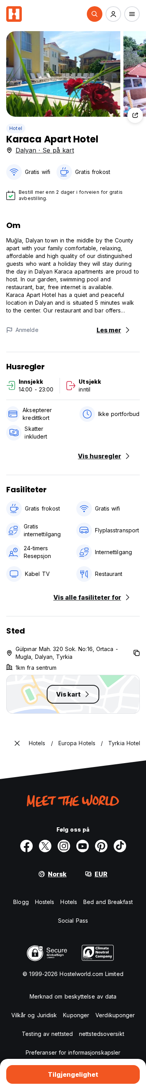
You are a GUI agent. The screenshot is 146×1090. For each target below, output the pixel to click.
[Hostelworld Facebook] (26, 846)
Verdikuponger (115, 1015)
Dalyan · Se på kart (45, 150)
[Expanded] (17, 743)
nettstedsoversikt (101, 1033)
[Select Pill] (94, 14)
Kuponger (76, 1015)
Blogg (21, 902)
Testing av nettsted (47, 1033)
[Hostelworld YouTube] (82, 846)
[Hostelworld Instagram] (64, 846)
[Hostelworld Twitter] (45, 846)
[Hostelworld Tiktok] (120, 846)
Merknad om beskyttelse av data (73, 996)
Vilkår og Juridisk (34, 1015)
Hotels (68, 902)
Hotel (15, 128)
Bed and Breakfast (108, 902)
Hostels (45, 902)
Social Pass (73, 920)
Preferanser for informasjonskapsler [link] (73, 1052)
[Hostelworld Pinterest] (101, 846)
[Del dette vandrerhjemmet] (135, 115)
